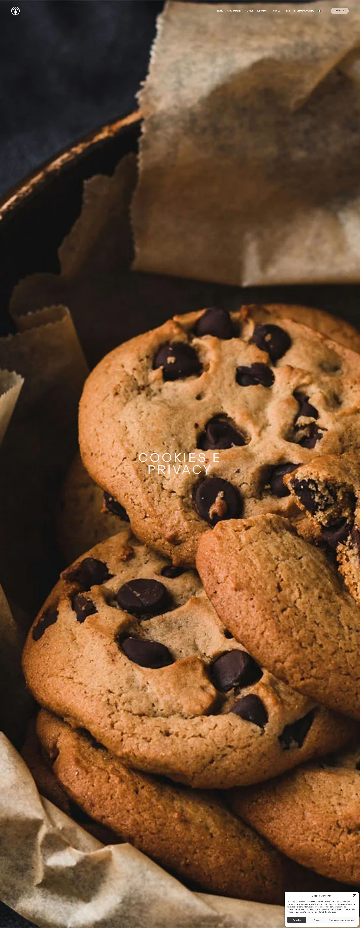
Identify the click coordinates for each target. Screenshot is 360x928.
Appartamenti (234, 11)
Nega (317, 920)
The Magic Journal (304, 11)
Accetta (297, 920)
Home (220, 11)
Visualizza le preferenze (341, 920)
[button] (354, 895)
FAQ (288, 11)
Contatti (277, 11)
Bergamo (261, 11)
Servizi (249, 11)
